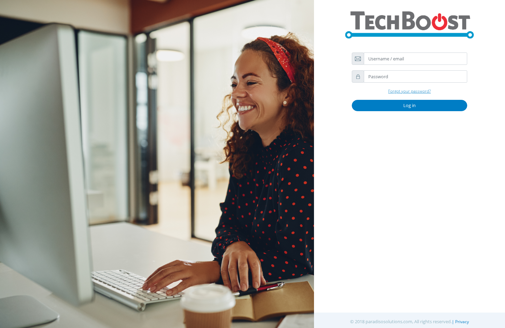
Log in (409, 105)
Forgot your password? (409, 91)
